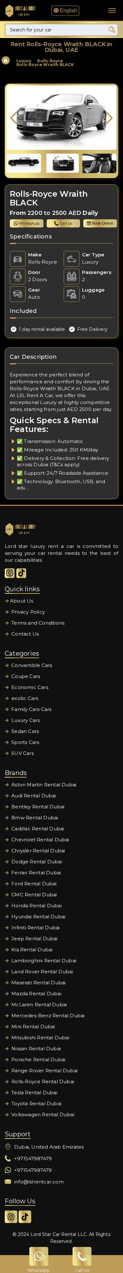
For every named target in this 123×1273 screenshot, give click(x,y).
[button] (109, 118)
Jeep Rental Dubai (34, 939)
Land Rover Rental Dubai (41, 972)
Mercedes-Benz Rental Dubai (47, 1016)
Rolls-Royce (50, 60)
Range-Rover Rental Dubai (44, 1071)
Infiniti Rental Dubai (35, 928)
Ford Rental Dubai (33, 884)
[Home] (5, 61)
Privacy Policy (27, 612)
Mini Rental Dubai (32, 1027)
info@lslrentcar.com (39, 1182)
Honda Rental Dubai (36, 906)
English (68, 10)
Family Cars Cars (30, 709)
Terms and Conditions (37, 623)
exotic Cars (24, 698)
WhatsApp (29, 223)
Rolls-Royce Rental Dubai (42, 1082)
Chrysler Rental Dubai (37, 851)
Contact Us (24, 634)
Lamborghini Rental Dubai (43, 961)
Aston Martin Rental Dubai (43, 785)
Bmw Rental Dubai (34, 818)
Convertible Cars (31, 665)
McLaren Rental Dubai (38, 1005)
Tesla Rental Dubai (33, 1092)
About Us (21, 601)
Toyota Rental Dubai (36, 1103)
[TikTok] (21, 573)
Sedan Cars (24, 731)
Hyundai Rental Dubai (37, 917)
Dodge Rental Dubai (36, 862)
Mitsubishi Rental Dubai (39, 1038)
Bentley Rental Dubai (37, 807)
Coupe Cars (25, 676)
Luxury (23, 60)
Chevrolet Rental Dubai (39, 840)
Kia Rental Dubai (31, 950)
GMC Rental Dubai (33, 895)
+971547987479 (33, 1158)
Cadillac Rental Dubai (37, 829)
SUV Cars (22, 753)
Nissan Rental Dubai (35, 1049)
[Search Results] (112, 30)
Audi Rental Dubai (33, 796)
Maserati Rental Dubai (38, 983)
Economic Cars (29, 687)
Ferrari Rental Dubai (35, 873)
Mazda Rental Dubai (36, 994)
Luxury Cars (25, 720)
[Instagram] (10, 573)
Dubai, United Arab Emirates (49, 1147)
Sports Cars (24, 742)
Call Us (66, 223)
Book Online (102, 223)
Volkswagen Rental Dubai (42, 1114)
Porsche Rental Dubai (37, 1060)
